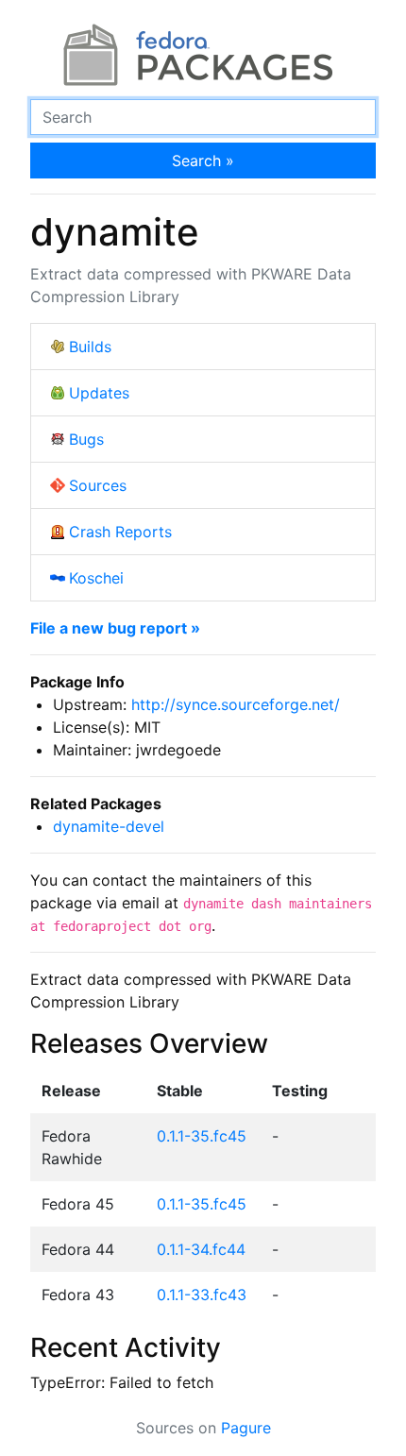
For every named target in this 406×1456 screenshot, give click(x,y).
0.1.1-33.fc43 (201, 1294)
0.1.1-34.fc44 (201, 1249)
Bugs (86, 439)
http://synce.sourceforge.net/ (235, 704)
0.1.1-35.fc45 (201, 1135)
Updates (99, 392)
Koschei (96, 577)
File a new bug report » (115, 627)
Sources (98, 485)
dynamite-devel (108, 826)
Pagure (246, 1427)
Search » (203, 160)
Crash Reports (120, 531)
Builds (90, 346)
